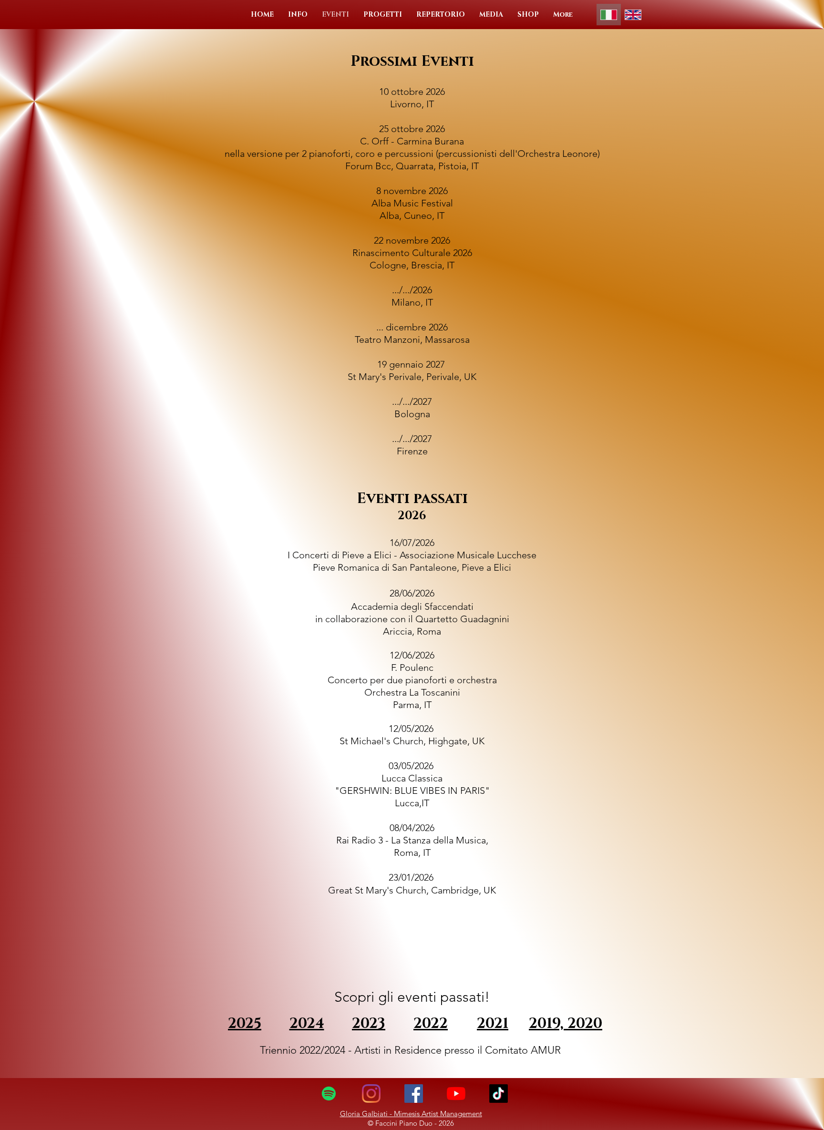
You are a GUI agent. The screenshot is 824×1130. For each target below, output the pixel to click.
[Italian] (609, 14)
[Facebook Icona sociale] (413, 1093)
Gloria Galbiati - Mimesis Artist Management (411, 1113)
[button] (298, 14)
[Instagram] (371, 1093)
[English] (633, 14)
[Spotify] (328, 1093)
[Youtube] (456, 1093)
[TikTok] (498, 1093)
